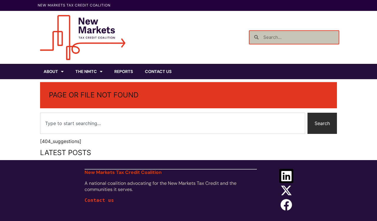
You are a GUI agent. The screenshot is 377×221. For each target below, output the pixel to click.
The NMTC (86, 71)
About (51, 71)
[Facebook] (286, 205)
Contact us (99, 200)
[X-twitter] (286, 190)
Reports (123, 71)
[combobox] (172, 123)
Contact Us (158, 71)
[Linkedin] (286, 176)
